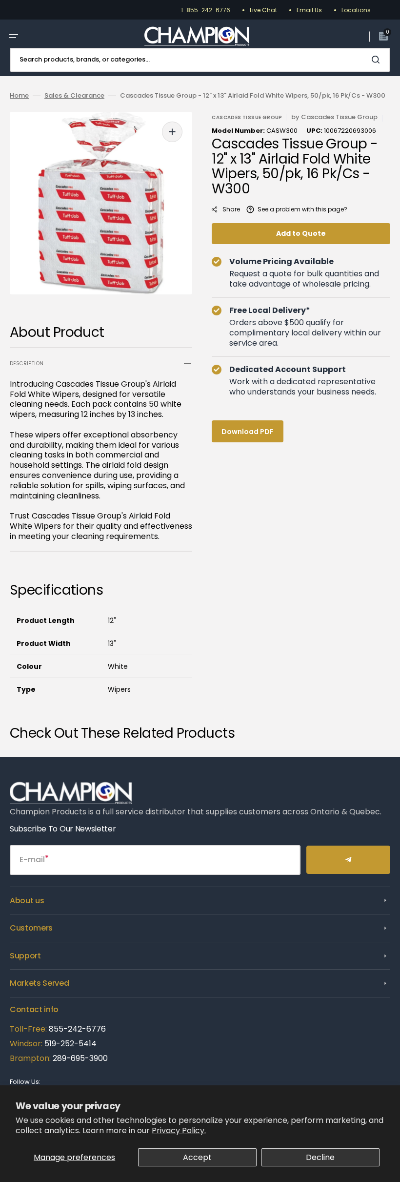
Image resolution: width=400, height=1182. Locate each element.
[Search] (377, 59)
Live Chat (263, 10)
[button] (13, 36)
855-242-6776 (77, 1029)
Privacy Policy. (179, 1130)
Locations (356, 10)
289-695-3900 (80, 1058)
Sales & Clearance (74, 96)
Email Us (309, 10)
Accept (197, 1157)
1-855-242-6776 (205, 10)
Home (19, 96)
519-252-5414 (69, 1043)
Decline (320, 1157)
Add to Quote (301, 233)
